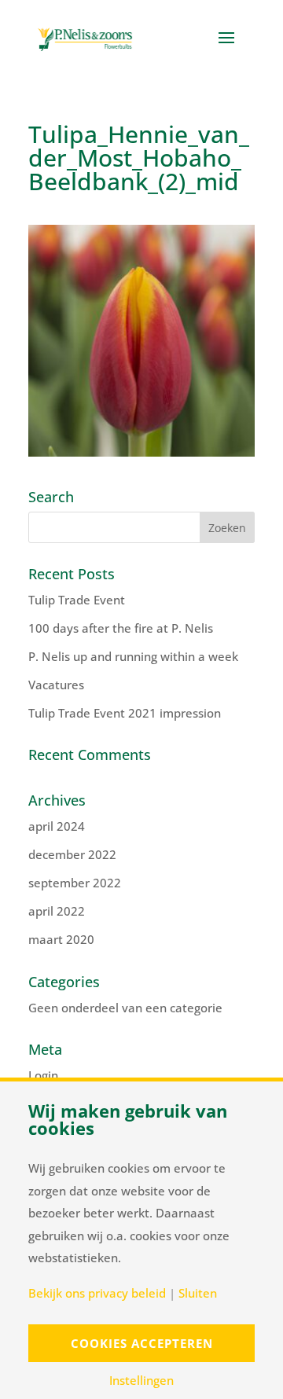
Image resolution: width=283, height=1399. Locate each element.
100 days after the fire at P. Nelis (120, 628)
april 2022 (56, 911)
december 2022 (72, 854)
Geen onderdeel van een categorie (125, 1007)
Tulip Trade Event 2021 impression (124, 713)
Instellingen (141, 1380)
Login (43, 1075)
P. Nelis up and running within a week (133, 656)
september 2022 (74, 882)
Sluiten (197, 1293)
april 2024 (56, 826)
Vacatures (56, 684)
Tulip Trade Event (76, 600)
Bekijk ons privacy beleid (97, 1293)
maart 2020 (61, 939)
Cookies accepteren (142, 1343)
